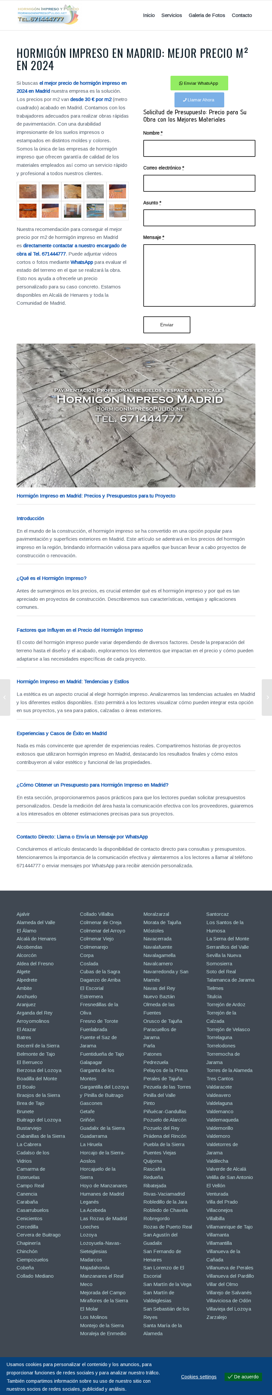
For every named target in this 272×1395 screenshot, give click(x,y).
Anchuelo (27, 996)
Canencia (27, 1194)
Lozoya (88, 1234)
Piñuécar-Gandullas (164, 1111)
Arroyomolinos (33, 1021)
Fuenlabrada (93, 1029)
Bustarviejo (29, 1128)
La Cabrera (29, 1144)
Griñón (87, 1120)
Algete (23, 971)
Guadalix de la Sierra (102, 1128)
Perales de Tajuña (162, 1078)
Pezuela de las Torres (167, 1087)
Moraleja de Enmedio (103, 1333)
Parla (149, 1045)
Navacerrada (157, 938)
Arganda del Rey (35, 1013)
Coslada (89, 963)
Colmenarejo (94, 947)
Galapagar (91, 1062)
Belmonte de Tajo (36, 1054)
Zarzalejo (216, 1317)
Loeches (89, 1227)
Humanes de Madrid (102, 1194)
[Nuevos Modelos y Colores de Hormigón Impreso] (5, 697)
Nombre (153, 133)
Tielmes (215, 988)
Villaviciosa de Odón (228, 1300)
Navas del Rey (159, 988)
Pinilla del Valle (159, 1095)
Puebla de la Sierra (163, 1144)
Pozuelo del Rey (161, 1128)
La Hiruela (91, 1144)
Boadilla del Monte (37, 1078)
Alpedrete (27, 980)
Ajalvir (23, 914)
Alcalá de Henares (36, 938)
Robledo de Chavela (165, 1210)
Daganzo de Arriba (100, 980)
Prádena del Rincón (164, 1136)
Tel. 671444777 (49, 254)
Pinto (149, 1103)
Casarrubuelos (33, 1210)
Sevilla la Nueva (223, 955)
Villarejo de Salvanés (229, 1292)
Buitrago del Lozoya (39, 1120)
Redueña (153, 1177)
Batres (24, 1037)
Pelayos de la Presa (165, 1070)
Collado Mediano (35, 1276)
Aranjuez (26, 1004)
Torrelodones (221, 1045)
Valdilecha (217, 1161)
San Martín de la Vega (167, 1284)
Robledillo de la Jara (165, 1202)
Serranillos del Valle (227, 947)
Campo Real (30, 1185)
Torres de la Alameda (229, 1070)
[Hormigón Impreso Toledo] (72, 191)
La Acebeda (93, 1210)
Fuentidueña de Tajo (102, 1054)
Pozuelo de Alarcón (164, 1120)
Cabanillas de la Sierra (41, 1136)
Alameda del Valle (36, 922)
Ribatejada (154, 1185)
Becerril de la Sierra (38, 1045)
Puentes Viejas (159, 1152)
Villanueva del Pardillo (230, 1276)
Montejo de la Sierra (102, 1325)
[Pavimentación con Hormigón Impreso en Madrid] (267, 697)
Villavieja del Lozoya (228, 1309)
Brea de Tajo (30, 1103)
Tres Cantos (220, 1078)
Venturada (217, 1194)
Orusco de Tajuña (162, 1021)
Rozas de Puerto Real (167, 1227)
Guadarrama (93, 1136)
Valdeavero (218, 1095)
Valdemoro (218, 1136)
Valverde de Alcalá (226, 1169)
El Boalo (26, 1087)
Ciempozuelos (32, 1259)
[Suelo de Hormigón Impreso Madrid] (28, 210)
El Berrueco (30, 1062)
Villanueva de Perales (229, 1267)
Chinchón (27, 1251)
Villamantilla (219, 1243)
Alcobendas (29, 947)
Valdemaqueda (222, 1120)
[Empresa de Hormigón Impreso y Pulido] (95, 210)
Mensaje (153, 237)
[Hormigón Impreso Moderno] (95, 191)
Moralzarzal (156, 914)
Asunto (152, 202)
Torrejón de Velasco (228, 1029)
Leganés (89, 1202)
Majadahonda (94, 1267)
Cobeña (25, 1267)
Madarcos (91, 1259)
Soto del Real (221, 971)
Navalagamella (159, 955)
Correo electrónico (163, 167)
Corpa (87, 955)
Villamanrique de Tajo (229, 1227)
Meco (86, 1284)
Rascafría (154, 1169)
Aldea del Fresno (35, 963)
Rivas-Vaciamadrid (164, 1194)
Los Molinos (93, 1317)
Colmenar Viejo (97, 938)
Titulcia (214, 996)
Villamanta (217, 1234)
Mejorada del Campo (103, 1292)
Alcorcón (26, 955)
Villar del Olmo (222, 1284)
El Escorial (91, 988)
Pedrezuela (155, 1062)
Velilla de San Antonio (229, 1177)
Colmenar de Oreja (100, 922)
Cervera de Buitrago (39, 1234)
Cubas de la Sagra (100, 971)
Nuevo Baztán (159, 996)
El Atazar (26, 1029)
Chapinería (28, 1243)
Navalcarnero (158, 963)
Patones (152, 1054)
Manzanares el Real (101, 1276)
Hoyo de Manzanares (103, 1185)
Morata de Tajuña (162, 922)
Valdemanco (220, 1111)
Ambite (24, 988)
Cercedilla (27, 1227)
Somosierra (219, 963)
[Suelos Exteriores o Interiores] (50, 191)
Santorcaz (217, 914)
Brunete (25, 1111)
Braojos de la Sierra (38, 1095)
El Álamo (26, 930)
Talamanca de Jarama (230, 980)
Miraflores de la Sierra (104, 1300)
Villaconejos (219, 1210)
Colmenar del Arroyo (102, 930)
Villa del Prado (222, 1202)
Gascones (91, 1103)
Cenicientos (29, 1218)
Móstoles (153, 930)
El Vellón (215, 1185)
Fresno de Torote (99, 1021)
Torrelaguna (219, 1037)
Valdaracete (219, 1087)
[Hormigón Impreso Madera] (28, 191)
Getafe (87, 1111)
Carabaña (27, 1202)
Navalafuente (157, 947)
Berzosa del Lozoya (39, 1070)
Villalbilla (215, 1218)
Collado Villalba (96, 914)
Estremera (91, 996)
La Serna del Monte (227, 938)
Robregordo (156, 1218)
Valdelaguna (219, 1103)
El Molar (89, 1309)
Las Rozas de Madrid (103, 1218)
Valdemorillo (219, 1128)
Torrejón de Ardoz (225, 1004)
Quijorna (152, 1161)
